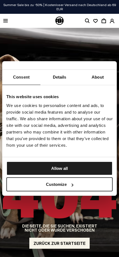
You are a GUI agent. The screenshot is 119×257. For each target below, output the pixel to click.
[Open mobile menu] (5, 21)
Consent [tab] (21, 77)
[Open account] (112, 21)
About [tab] (98, 77)
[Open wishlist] (95, 21)
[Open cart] (104, 21)
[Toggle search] (87, 21)
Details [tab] (59, 77)
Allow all (59, 168)
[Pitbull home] (59, 21)
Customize (56, 184)
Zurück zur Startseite (59, 243)
